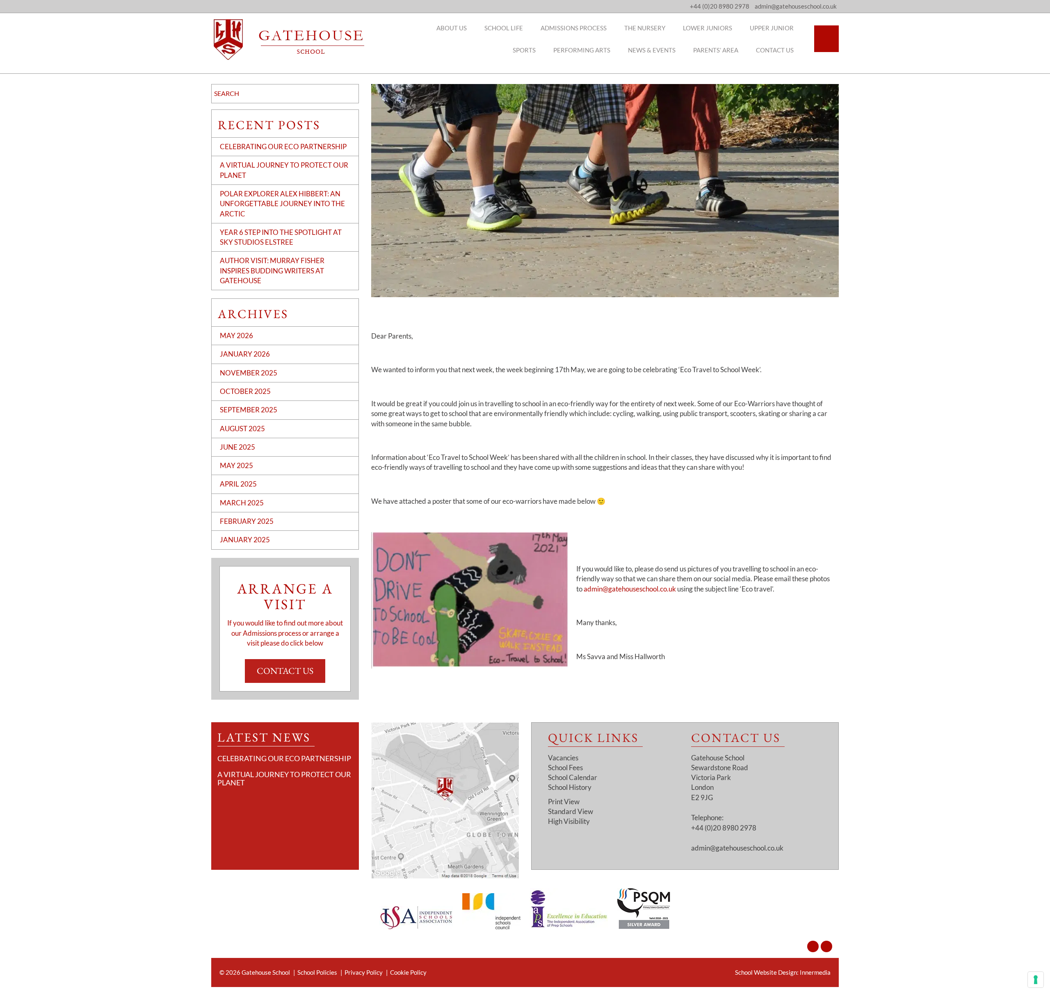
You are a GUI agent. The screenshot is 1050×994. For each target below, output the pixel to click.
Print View (564, 801)
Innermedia (815, 972)
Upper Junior (772, 28)
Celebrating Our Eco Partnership (283, 146)
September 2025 (248, 409)
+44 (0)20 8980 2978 (719, 6)
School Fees (565, 767)
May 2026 (236, 335)
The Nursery (644, 28)
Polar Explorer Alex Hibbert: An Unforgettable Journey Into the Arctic (282, 203)
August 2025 (242, 428)
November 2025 (248, 372)
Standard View (570, 811)
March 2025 (242, 502)
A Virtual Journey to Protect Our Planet (284, 778)
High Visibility (569, 821)
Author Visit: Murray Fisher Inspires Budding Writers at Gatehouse (272, 270)
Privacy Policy (364, 972)
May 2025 (236, 465)
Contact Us (775, 50)
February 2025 (247, 521)
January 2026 (245, 354)
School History (569, 787)
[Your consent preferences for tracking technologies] (1035, 979)
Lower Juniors (707, 28)
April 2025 (238, 484)
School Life (503, 28)
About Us (451, 28)
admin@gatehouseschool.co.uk (630, 589)
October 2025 (245, 391)
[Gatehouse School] (289, 39)
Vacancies (563, 757)
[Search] (826, 38)
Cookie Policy (408, 972)
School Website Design (766, 972)
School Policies (317, 972)
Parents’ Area (715, 50)
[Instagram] (813, 946)
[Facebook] (826, 946)
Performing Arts (581, 50)
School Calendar (572, 777)
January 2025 (245, 539)
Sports (524, 50)
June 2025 (237, 447)
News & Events (652, 50)
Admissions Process (574, 28)
